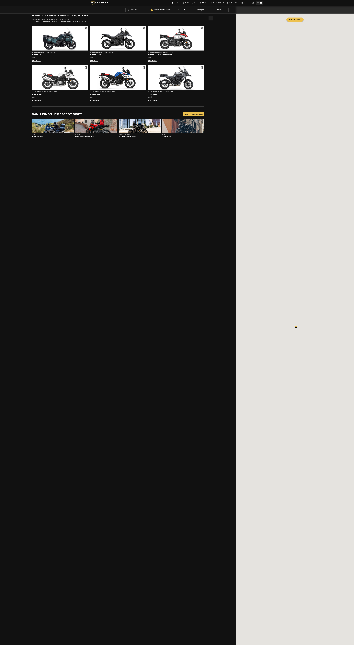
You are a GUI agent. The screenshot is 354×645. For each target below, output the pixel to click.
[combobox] (138, 10)
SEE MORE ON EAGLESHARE (193, 114)
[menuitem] (175, 3)
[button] (60, 44)
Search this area (295, 19)
